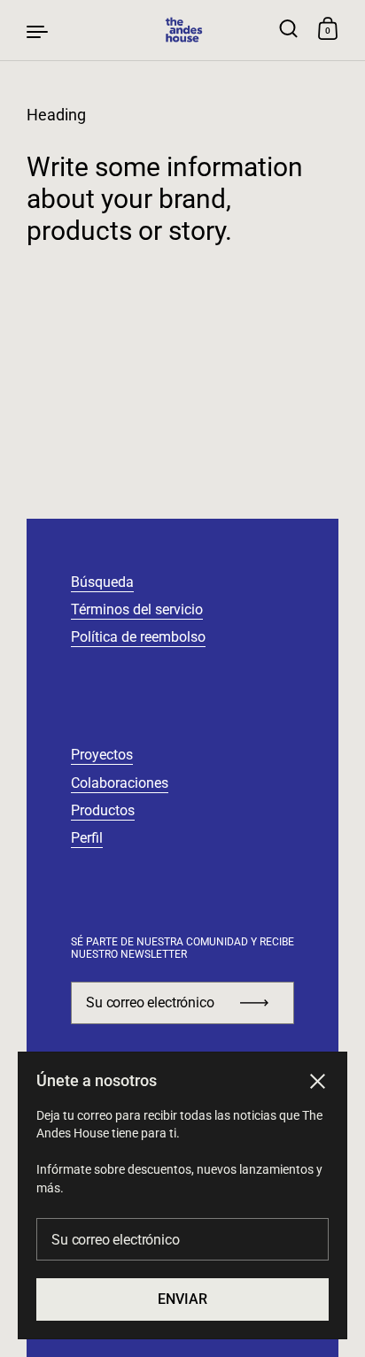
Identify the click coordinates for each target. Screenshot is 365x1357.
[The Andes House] (183, 30)
